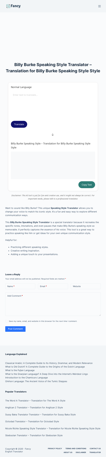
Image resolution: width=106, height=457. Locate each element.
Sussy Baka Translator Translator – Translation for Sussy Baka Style (40, 414)
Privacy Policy (55, 448)
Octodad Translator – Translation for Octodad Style (32, 421)
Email (43, 286)
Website (77, 286)
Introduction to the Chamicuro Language (26, 377)
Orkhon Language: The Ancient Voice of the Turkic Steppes (36, 381)
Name (10, 286)
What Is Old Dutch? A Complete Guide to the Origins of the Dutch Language (45, 366)
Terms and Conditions (75, 448)
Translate (19, 124)
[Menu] (99, 6)
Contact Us (95, 448)
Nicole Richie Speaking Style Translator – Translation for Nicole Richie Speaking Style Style (52, 428)
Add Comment (15, 296)
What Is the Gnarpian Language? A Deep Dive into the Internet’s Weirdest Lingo (46, 374)
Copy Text (87, 184)
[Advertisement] (53, 33)
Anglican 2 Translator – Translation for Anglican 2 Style (34, 407)
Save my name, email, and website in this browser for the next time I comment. (43, 321)
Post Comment (15, 328)
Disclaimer (81, 452)
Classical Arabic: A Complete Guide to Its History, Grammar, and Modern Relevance (48, 363)
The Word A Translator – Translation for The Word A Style (35, 400)
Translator (95, 452)
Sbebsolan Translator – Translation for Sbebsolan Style (34, 435)
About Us (68, 452)
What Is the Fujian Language (20, 370)
